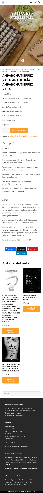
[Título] (3, 2)
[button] (30, 2)
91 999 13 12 (13, 442)
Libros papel (28, 136)
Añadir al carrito (18, 130)
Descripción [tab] (9, 143)
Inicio (4, 69)
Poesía (35, 136)
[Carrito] (39, 2)
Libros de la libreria (13, 69)
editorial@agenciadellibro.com (20, 446)
